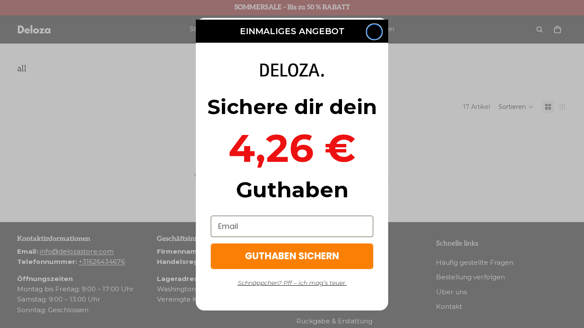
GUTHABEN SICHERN (292, 256)
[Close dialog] (374, 31)
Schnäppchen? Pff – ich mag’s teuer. (292, 283)
